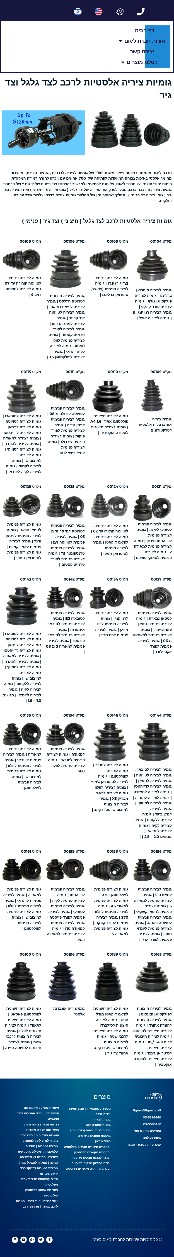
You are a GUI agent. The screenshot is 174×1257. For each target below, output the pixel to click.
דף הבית (144, 30)
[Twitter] (41, 1240)
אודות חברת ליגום (144, 41)
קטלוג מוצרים (142, 62)
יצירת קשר (142, 51)
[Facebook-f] (49, 1240)
